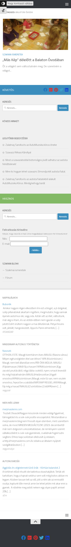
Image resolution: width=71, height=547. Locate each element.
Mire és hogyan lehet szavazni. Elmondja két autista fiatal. (35, 171)
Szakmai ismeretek (12, 54)
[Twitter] (61, 90)
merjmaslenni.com (12, 409)
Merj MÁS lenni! (10, 402)
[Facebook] (45, 90)
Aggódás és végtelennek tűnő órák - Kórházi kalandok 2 (31, 468)
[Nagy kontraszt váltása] (3, 3)
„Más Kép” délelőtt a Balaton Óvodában (33, 60)
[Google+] (51, 90)
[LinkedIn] (67, 90)
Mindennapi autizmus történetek (20, 344)
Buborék (6, 304)
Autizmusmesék (11, 461)
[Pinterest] (56, 90)
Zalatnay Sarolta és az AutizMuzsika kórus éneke (31, 145)
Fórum (8, 278)
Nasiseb (6, 351)
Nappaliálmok (10, 297)
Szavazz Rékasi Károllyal (18, 152)
